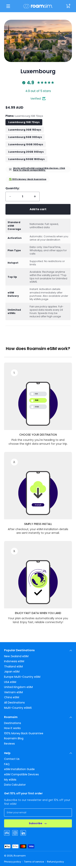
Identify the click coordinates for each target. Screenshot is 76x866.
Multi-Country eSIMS (18, 708)
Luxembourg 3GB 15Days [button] (24, 129)
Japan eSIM (11, 671)
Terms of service (34, 861)
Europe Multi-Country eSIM (22, 677)
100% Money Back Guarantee (23, 733)
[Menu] (8, 6)
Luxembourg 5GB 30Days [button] (25, 137)
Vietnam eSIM (13, 692)
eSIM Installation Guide (19, 769)
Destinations (12, 723)
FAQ (7, 764)
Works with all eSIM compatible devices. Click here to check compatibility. (39, 169)
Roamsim (20, 855)
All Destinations (14, 702)
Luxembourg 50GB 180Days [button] (26, 159)
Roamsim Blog (13, 738)
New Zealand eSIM (16, 656)
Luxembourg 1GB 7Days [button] (24, 122)
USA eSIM (10, 682)
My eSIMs (10, 780)
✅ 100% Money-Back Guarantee (27, 179)
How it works (12, 728)
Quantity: (12, 188)
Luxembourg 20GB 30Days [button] (26, 151)
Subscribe (35, 823)
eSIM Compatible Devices (21, 774)
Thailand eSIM (13, 666)
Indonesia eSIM (14, 661)
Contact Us (11, 759)
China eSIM (11, 697)
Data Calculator (15, 785)
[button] (68, 6)
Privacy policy (12, 861)
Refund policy (55, 861)
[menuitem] (38, 656)
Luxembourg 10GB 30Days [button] (25, 144)
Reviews (9, 744)
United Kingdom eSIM (18, 687)
